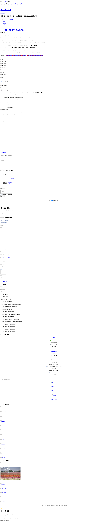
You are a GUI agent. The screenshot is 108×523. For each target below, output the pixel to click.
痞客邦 (10, 179)
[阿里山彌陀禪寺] (4, 425)
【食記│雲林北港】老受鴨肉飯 (13, 30)
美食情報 (11, 19)
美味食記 (10, 182)
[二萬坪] (2, 421)
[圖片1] (54, 395)
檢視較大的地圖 (3, 152)
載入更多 (2, 188)
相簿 (4, 21)
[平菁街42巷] (3, 439)
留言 (13, 179)
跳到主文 (2, 13)
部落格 (4, 23)
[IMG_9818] (54, 382)
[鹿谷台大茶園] (4, 411)
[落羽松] (2, 497)
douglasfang (2, 171)
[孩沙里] (2, 484)
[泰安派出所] (3, 407)
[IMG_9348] (3, 488)
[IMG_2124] (3, 462)
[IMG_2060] (10, 479)
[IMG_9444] (54, 399)
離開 (7, 520)
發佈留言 (2, 196)
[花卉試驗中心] (4, 501)
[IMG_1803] (54, 390)
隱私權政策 (61, 505)
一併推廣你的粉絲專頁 (3, 222)
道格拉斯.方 (5, 10)
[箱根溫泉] (3, 416)
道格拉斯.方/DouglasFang (4, 220)
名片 (4, 24)
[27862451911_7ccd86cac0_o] (6, 257)
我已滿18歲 (3, 520)
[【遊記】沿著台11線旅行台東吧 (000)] (9, 252)
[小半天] (2, 444)
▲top (1, 186)
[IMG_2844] (3, 457)
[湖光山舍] (3, 434)
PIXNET (44, 505)
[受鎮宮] (2, 453)
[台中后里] (3, 448)
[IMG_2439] (54, 386)
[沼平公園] (3, 430)
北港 (9, 183)
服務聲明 (66, 505)
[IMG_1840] (3, 492)
